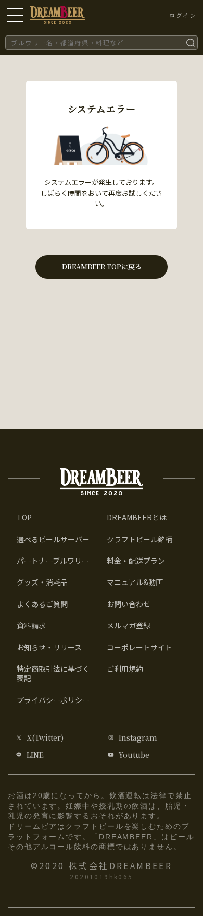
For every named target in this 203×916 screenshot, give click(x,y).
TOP (24, 517)
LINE (35, 755)
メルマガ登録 (128, 625)
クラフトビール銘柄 (139, 539)
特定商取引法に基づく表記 (53, 673)
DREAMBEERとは (137, 517)
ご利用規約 (125, 668)
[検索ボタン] (190, 42)
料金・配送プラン (136, 560)
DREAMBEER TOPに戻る (102, 266)
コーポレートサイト (139, 647)
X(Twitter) (45, 737)
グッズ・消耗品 (42, 582)
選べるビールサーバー (53, 539)
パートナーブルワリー (53, 560)
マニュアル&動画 (135, 582)
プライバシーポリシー (53, 700)
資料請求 (31, 625)
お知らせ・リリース (49, 647)
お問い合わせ (128, 604)
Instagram (138, 737)
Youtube (134, 755)
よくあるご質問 (42, 604)
